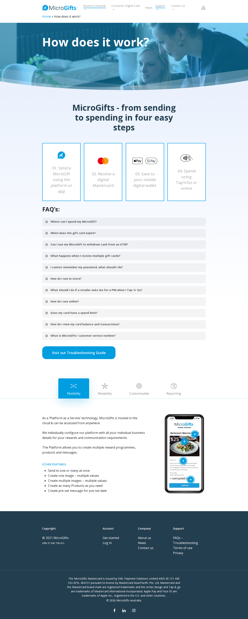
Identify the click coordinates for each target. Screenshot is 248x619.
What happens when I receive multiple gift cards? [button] (85, 256)
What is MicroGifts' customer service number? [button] (83, 335)
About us (144, 538)
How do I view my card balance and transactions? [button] (85, 324)
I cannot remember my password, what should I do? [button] (87, 267)
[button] (78, 352)
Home (46, 16)
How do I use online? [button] (65, 301)
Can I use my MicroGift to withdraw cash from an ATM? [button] (89, 244)
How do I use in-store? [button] (66, 278)
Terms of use (182, 548)
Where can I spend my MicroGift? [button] (74, 221)
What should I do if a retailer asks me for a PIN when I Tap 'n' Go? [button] (96, 290)
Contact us (145, 548)
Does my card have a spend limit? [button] (74, 313)
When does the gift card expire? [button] (73, 233)
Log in (107, 543)
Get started (111, 538)
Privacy (178, 553)
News (142, 543)
